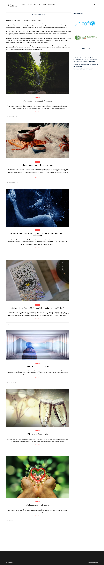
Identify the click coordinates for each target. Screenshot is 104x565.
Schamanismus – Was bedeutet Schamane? (37, 165)
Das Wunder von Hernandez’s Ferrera (37, 101)
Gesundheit (37, 4)
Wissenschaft (51, 4)
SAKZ (11, 5)
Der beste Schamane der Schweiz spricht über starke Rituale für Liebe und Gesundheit (37, 234)
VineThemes (95, 562)
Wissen (44, 4)
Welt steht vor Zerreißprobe (37, 434)
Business (23, 4)
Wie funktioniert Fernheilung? (37, 505)
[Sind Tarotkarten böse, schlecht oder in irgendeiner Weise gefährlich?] (37, 280)
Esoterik (30, 4)
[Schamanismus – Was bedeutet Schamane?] (37, 140)
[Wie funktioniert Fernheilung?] (37, 477)
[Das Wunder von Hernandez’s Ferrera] (37, 73)
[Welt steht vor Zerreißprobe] (37, 408)
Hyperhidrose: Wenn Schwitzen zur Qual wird (84, 61)
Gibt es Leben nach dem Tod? (38, 367)
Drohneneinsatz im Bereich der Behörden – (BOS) (85, 63)
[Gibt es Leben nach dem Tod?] (37, 345)
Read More (37, 111)
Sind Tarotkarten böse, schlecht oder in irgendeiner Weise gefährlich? (37, 308)
